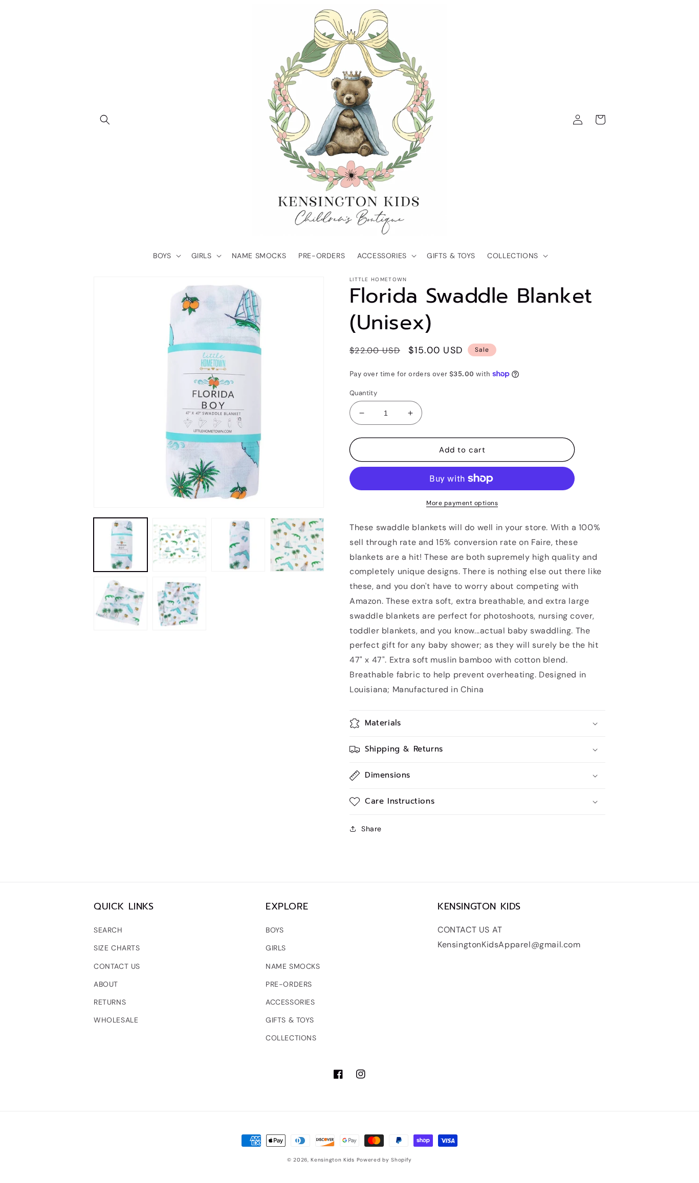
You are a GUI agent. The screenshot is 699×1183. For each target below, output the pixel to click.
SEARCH (108, 930)
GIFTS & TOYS (290, 1020)
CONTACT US (117, 966)
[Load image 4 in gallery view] (297, 545)
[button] (105, 119)
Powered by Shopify (384, 1159)
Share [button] (371, 828)
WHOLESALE (116, 1020)
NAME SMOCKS (293, 966)
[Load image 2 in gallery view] (179, 545)
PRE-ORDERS (289, 984)
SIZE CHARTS (117, 947)
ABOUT (106, 984)
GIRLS (276, 947)
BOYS (274, 930)
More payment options (462, 503)
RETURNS (110, 1002)
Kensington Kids (333, 1159)
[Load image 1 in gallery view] (120, 545)
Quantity (363, 393)
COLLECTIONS (291, 1037)
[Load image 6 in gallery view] (179, 603)
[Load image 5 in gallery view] (120, 603)
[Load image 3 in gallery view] (238, 545)
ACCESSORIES (290, 1002)
